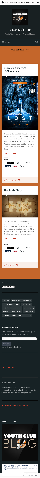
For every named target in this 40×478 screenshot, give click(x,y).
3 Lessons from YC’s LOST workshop (15, 69)
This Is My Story (13, 190)
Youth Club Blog (20, 30)
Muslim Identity (16, 308)
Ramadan (5, 312)
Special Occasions (28, 312)
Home (17, 304)
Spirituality (6, 315)
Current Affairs (27, 301)
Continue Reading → (11, 153)
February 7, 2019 (11, 180)
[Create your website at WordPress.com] (20, 2)
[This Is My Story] (20, 206)
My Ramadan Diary (29, 308)
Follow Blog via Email (10, 327)
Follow (6, 344)
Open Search (36, 42)
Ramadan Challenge (16, 312)
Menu (7, 42)
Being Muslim (16, 301)
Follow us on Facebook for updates (15, 405)
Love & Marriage (26, 304)
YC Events (28, 315)
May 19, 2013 (10, 265)
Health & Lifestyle (8, 304)
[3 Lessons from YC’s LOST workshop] (20, 103)
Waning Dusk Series (17, 315)
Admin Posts (6, 301)
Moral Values (6, 308)
